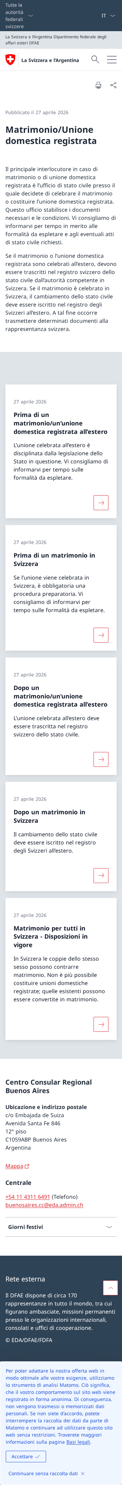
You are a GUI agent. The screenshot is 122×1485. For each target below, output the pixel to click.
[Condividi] (113, 85)
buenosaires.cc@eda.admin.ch (44, 1205)
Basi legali (78, 1442)
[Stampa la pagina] (98, 85)
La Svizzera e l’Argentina (50, 60)
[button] (110, 1287)
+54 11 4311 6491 (27, 1196)
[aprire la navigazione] (112, 59)
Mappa (14, 1166)
